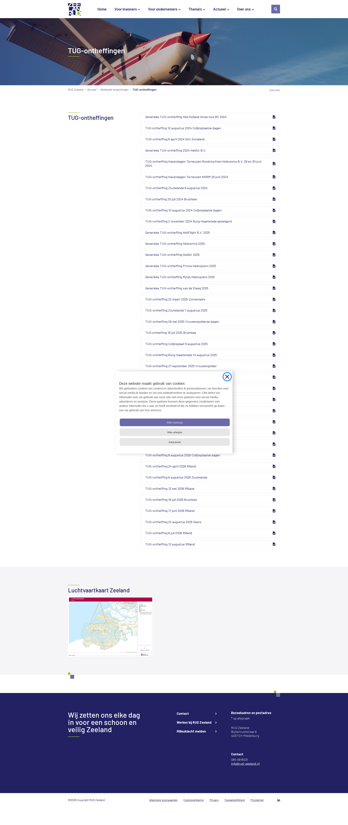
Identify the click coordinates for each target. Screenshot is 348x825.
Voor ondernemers (162, 9)
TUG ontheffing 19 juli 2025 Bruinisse (170, 333)
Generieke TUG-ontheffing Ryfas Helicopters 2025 (180, 277)
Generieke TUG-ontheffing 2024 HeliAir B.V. (175, 150)
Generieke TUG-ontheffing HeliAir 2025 (172, 255)
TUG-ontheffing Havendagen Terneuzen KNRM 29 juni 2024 (186, 177)
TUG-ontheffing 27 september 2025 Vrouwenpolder (181, 366)
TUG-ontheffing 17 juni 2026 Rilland (169, 511)
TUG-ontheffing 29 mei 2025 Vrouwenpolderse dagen (182, 321)
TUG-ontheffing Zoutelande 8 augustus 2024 (176, 188)
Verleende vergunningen (114, 89)
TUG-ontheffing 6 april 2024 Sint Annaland (175, 139)
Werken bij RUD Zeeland (194, 722)
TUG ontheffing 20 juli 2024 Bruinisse (171, 199)
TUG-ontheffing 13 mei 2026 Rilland (169, 488)
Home (102, 9)
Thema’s (195, 9)
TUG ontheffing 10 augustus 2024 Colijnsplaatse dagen (183, 128)
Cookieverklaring (193, 800)
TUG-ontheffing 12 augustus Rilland (170, 544)
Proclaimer (257, 800)
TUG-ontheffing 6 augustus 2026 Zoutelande (176, 477)
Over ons (244, 9)
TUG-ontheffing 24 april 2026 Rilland (170, 466)
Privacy (214, 800)
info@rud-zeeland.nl (245, 764)
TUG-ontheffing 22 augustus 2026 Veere (173, 522)
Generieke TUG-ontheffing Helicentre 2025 (175, 244)
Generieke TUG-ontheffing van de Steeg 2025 (176, 288)
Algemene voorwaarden (163, 800)
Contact (183, 713)
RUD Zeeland (75, 89)
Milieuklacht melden (191, 731)
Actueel (219, 9)
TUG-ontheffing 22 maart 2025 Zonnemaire (175, 299)
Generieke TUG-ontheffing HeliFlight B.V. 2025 (177, 232)
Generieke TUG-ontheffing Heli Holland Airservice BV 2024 (186, 117)
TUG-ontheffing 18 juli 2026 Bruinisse (171, 500)
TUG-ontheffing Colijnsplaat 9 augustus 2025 (176, 344)
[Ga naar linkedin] (278, 800)
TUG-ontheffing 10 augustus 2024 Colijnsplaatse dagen (183, 210)
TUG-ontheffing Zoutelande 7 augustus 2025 (176, 310)
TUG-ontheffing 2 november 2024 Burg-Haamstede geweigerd (188, 221)
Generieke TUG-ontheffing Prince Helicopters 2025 (180, 266)
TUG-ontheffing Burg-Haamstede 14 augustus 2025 (181, 355)
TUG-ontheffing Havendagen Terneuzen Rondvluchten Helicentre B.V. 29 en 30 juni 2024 (203, 163)
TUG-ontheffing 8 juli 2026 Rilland (168, 533)
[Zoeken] (275, 9)
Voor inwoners (126, 9)
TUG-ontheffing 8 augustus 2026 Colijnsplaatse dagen (182, 455)
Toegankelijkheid (234, 800)
